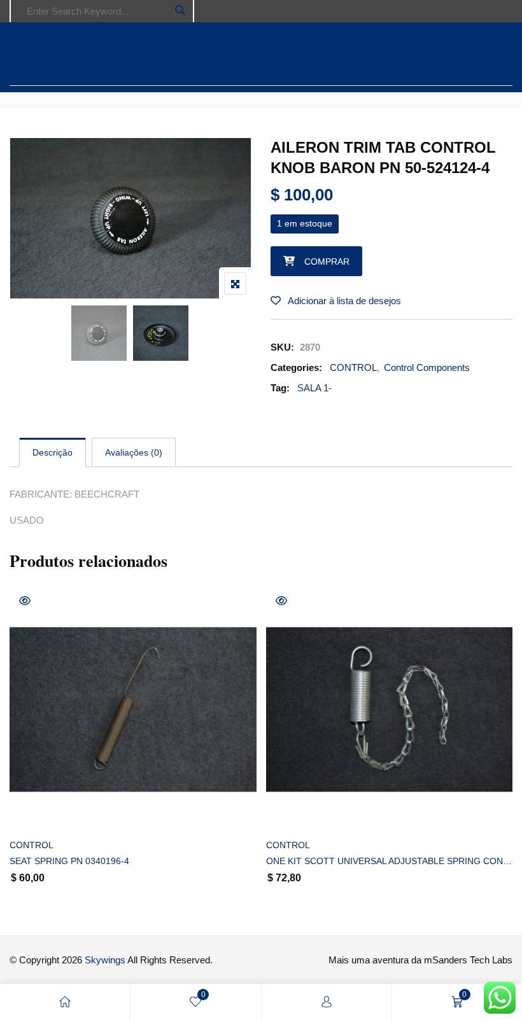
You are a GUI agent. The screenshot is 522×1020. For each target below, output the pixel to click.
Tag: (280, 387)
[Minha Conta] (326, 1002)
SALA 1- (314, 387)
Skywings (105, 959)
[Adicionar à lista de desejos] (33, 812)
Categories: (296, 367)
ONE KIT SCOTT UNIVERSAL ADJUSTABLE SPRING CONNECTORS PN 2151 (389, 861)
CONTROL (353, 367)
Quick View (25, 600)
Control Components (427, 367)
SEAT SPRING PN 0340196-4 (69, 861)
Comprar (326, 261)
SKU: (282, 347)
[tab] (52, 452)
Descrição (52, 452)
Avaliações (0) (133, 452)
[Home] (64, 1002)
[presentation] (18, 757)
